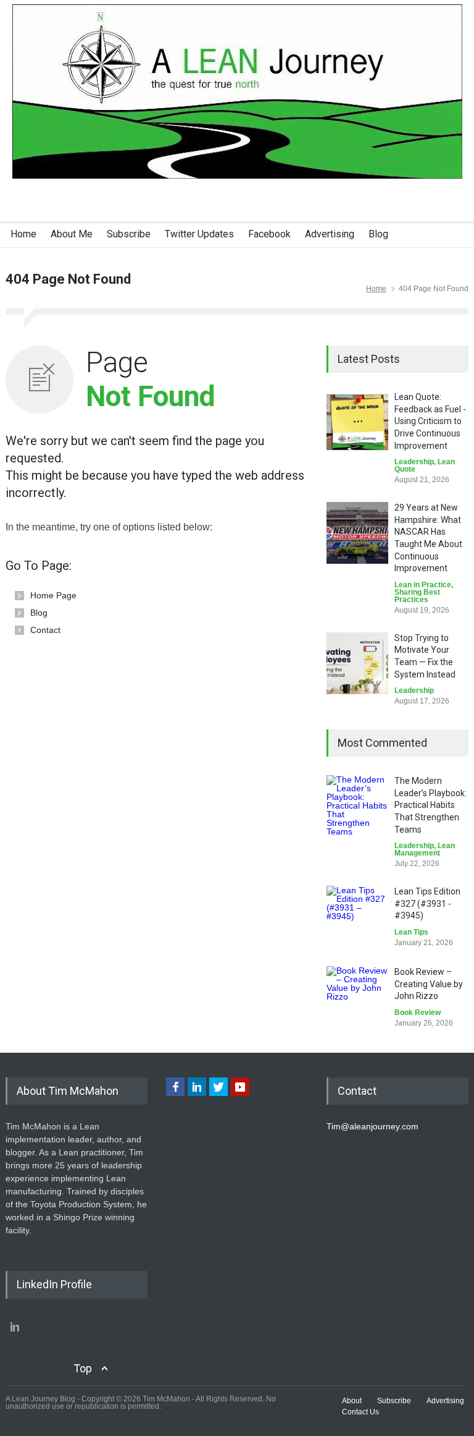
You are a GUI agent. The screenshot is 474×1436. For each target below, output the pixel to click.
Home (23, 234)
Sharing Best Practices (417, 596)
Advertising (329, 234)
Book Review (417, 1012)
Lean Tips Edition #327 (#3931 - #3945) (427, 903)
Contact (45, 630)
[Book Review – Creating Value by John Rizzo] (357, 997)
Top (82, 1368)
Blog (378, 234)
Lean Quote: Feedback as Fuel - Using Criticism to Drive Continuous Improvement (430, 421)
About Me (72, 234)
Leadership (414, 461)
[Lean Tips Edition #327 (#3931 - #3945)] (357, 917)
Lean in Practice (422, 584)
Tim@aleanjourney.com (372, 1126)
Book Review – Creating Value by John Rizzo (428, 984)
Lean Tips (411, 932)
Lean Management (424, 849)
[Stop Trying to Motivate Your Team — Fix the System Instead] (357, 663)
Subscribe (129, 234)
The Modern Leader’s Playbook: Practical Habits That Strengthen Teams (430, 805)
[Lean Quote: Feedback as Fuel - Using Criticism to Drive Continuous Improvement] (357, 422)
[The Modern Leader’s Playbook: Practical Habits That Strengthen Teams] (357, 806)
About (352, 1400)
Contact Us (360, 1412)
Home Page (53, 595)
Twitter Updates (199, 234)
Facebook (269, 234)
